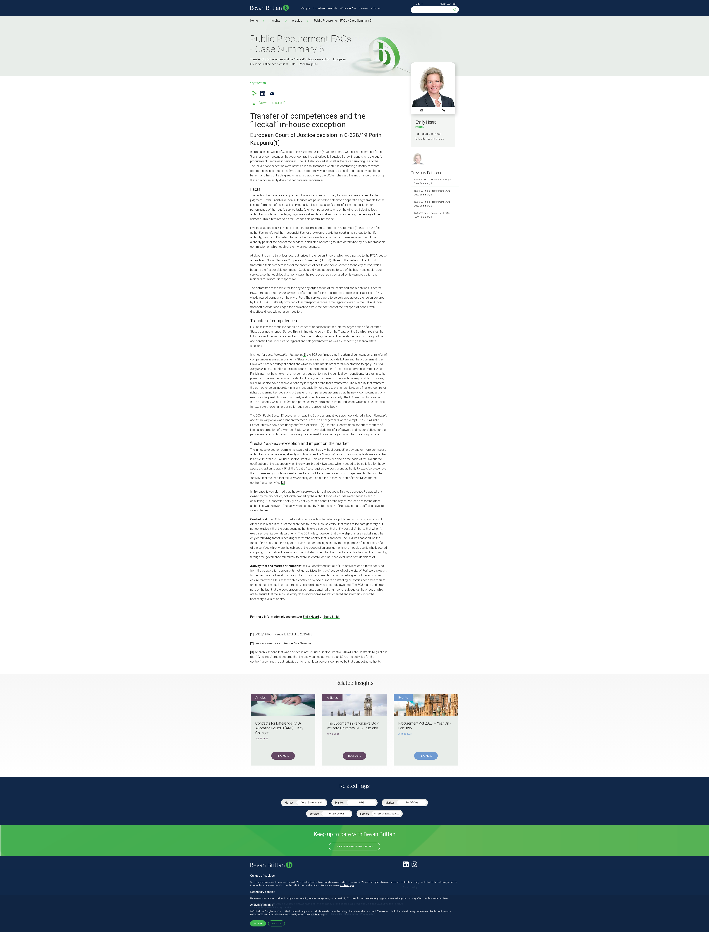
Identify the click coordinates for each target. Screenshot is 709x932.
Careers (364, 8)
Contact (418, 4)
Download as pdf (272, 103)
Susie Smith (331, 616)
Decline (276, 923)
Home (254, 20)
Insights (332, 8)
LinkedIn (262, 93)
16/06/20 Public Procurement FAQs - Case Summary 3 (432, 192)
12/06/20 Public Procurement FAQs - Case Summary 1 (432, 215)
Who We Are (348, 8)
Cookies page (347, 885)
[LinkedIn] (406, 864)
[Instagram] (414, 864)
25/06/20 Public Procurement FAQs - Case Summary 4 (432, 181)
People (305, 8)
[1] (276, 143)
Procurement (336, 813)
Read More (283, 756)
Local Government (311, 802)
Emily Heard (311, 616)
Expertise (319, 8)
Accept (258, 923)
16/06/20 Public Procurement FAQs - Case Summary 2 (432, 203)
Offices (376, 8)
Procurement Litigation (387, 813)
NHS (361, 802)
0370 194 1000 (447, 4)
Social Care (411, 802)
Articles (297, 20)
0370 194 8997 (444, 110)
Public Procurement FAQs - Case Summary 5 (342, 20)
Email (271, 93)
